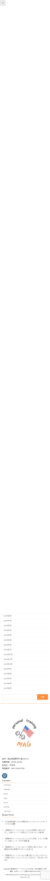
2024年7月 (7, 621)
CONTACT (7, 811)
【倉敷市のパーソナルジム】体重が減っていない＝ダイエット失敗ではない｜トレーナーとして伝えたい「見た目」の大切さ (26, 857)
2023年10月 (8, 664)
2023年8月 (7, 674)
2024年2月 (7, 645)
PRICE (6, 794)
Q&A (5, 798)
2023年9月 (7, 669)
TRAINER (7, 789)
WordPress (17, 874)
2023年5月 (7, 688)
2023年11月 (8, 659)
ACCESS (6, 807)
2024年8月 (7, 616)
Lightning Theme (29, 874)
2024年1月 (7, 650)
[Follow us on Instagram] (4, 775)
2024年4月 (7, 635)
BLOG (6, 802)
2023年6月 (7, 683)
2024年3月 (7, 640)
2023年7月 (7, 678)
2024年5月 (7, 630)
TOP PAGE (7, 785)
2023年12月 (8, 654)
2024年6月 (7, 625)
